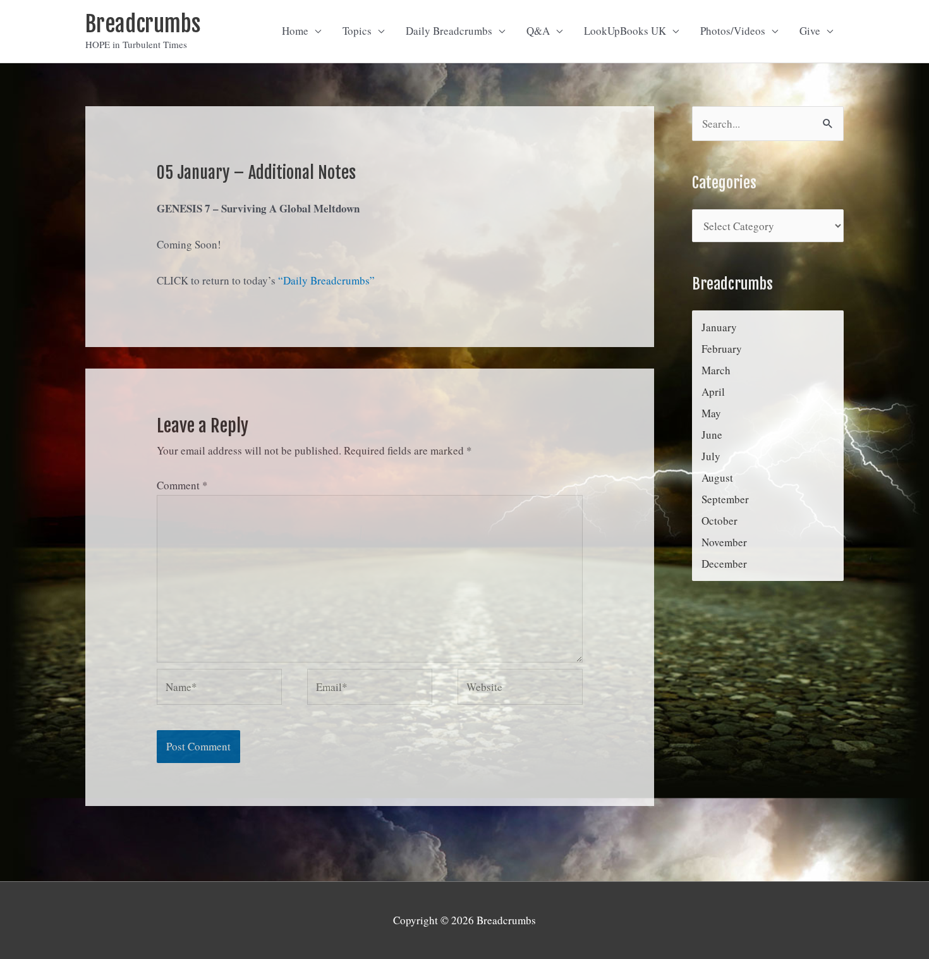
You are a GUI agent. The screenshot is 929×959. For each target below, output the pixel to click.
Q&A (538, 30)
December (724, 563)
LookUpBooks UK (625, 30)
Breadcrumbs (142, 24)
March (716, 370)
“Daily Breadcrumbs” (326, 280)
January (719, 327)
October (719, 520)
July (710, 456)
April (713, 391)
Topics (357, 30)
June (711, 434)
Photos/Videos (732, 30)
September (725, 499)
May (711, 413)
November (724, 542)
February (721, 348)
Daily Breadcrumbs (449, 30)
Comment (182, 485)
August (717, 477)
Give (809, 30)
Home (295, 30)
